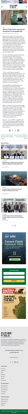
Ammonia (4, 214)
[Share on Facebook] (13, 130)
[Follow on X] (13, 362)
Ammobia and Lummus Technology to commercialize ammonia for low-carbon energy (13, 217)
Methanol (4, 160)
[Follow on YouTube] (17, 362)
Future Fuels (15, 33)
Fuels (4, 27)
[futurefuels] (14, 7)
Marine (3, 187)
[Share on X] (15, 130)
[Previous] (13, 226)
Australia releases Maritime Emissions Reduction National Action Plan (12, 189)
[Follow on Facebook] (10, 362)
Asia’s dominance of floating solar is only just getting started (20, 137)
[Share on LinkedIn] (18, 130)
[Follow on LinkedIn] (15, 362)
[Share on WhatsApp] (10, 130)
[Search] (26, 7)
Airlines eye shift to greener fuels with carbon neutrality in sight (7, 137)
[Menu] (2, 6)
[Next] (15, 226)
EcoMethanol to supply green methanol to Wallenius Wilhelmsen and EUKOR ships (13, 163)
